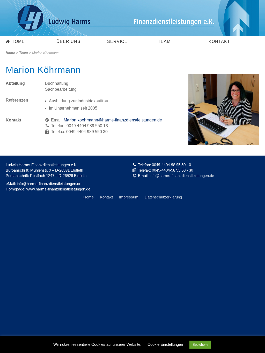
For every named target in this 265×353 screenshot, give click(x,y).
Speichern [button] (200, 345)
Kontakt (219, 41)
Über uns (68, 41)
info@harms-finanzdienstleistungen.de (182, 175)
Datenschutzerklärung (163, 197)
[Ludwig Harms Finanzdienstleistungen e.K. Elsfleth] (132, 18)
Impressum (128, 197)
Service (117, 41)
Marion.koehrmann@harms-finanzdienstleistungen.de (113, 120)
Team (164, 41)
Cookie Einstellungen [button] (165, 344)
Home (18, 41)
